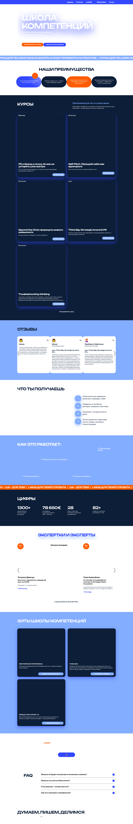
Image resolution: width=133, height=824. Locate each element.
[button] (78, 774)
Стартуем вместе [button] (31, 476)
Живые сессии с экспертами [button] (55, 459)
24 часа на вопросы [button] (82, 476)
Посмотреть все (66, 312)
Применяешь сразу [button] (104, 449)
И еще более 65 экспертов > (66, 602)
